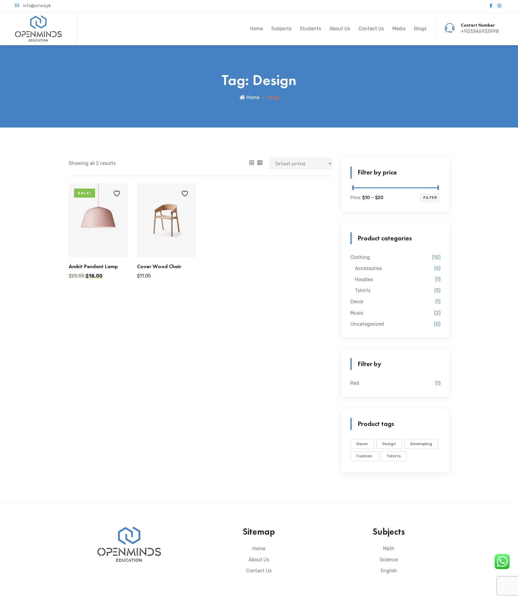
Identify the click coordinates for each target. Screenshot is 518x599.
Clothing (360, 257)
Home (256, 28)
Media (399, 28)
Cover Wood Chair (159, 266)
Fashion (364, 456)
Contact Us (371, 28)
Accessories (368, 268)
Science (389, 559)
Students (310, 28)
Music (356, 313)
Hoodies (364, 279)
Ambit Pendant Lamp (93, 266)
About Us (339, 28)
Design (389, 444)
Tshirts (363, 290)
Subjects (281, 28)
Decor (357, 301)
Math (388, 548)
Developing (421, 444)
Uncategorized (367, 324)
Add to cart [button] (98, 246)
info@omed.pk (36, 5)
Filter (430, 197)
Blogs (420, 28)
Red (354, 383)
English (389, 571)
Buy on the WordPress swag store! (166, 241)
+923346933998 (480, 31)
